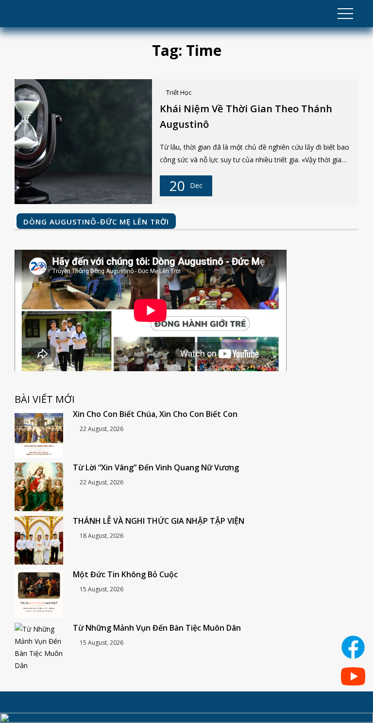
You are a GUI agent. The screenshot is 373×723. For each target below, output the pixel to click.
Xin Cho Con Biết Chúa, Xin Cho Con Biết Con (155, 414)
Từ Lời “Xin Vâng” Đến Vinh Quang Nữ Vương (156, 467)
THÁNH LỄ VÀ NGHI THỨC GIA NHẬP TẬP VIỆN (158, 521)
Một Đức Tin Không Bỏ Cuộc (125, 574)
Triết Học (178, 92)
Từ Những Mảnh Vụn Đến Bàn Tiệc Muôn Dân (157, 627)
